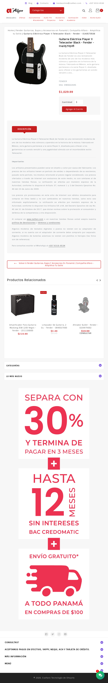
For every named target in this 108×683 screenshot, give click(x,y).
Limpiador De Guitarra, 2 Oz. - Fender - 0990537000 (54, 326)
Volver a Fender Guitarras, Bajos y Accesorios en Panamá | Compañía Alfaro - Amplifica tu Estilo (56, 264)
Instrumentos (34, 18)
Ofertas (22, 18)
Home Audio (95, 18)
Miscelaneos (38, 20)
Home (11, 30)
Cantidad (67, 102)
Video (84, 18)
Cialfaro (46, 678)
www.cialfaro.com (35, 219)
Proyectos (51, 20)
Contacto (44, 3)
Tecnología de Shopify (63, 678)
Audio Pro (48, 18)
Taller (61, 20)
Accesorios (60, 18)
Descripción (24, 129)
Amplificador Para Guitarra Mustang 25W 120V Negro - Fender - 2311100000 (22, 328)
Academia (71, 20)
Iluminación (73, 18)
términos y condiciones (49, 223)
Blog (30, 3)
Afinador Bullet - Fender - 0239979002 (85, 326)
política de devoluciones (24, 223)
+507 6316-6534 (57, 246)
